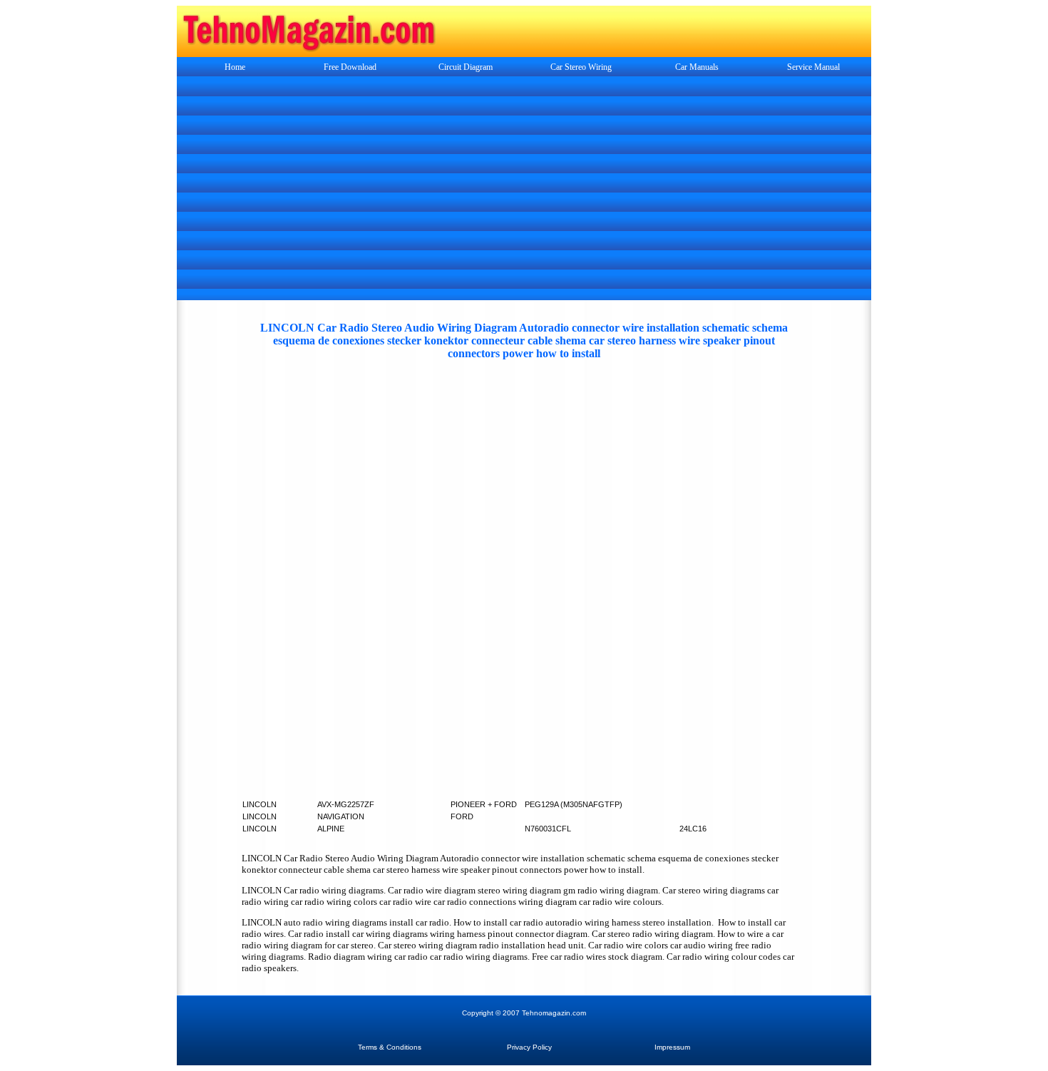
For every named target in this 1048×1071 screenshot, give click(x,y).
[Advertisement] (524, 189)
